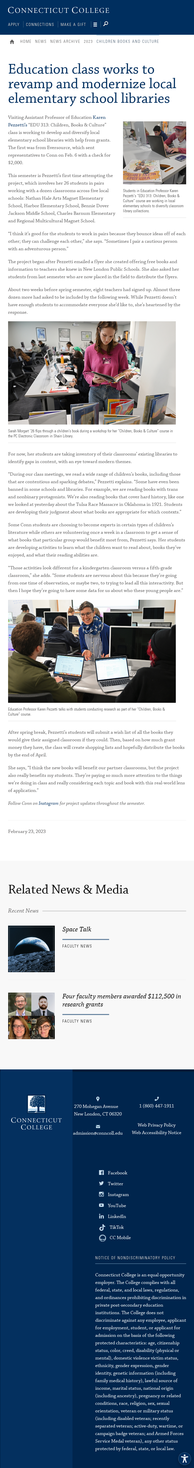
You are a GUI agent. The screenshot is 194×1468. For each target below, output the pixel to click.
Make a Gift (73, 25)
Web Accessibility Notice (156, 1133)
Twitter (115, 1184)
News (41, 42)
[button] (184, 1458)
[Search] (109, 24)
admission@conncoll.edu (98, 1133)
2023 (88, 42)
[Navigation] (97, 24)
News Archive (65, 42)
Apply (14, 25)
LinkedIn (117, 1216)
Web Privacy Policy (157, 1125)
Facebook (117, 1173)
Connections (40, 25)
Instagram (49, 803)
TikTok (117, 1227)
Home (13, 42)
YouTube (117, 1205)
